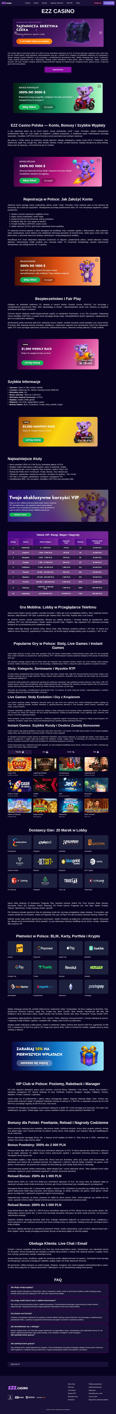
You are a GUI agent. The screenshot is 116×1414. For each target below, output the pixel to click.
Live (43, 752)
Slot (94, 752)
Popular (18, 752)
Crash (69, 752)
